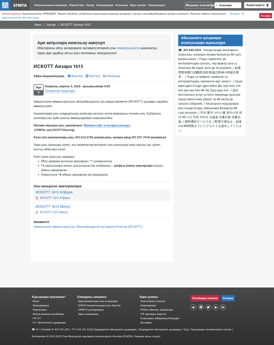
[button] (257, 5)
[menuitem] (50, 5)
